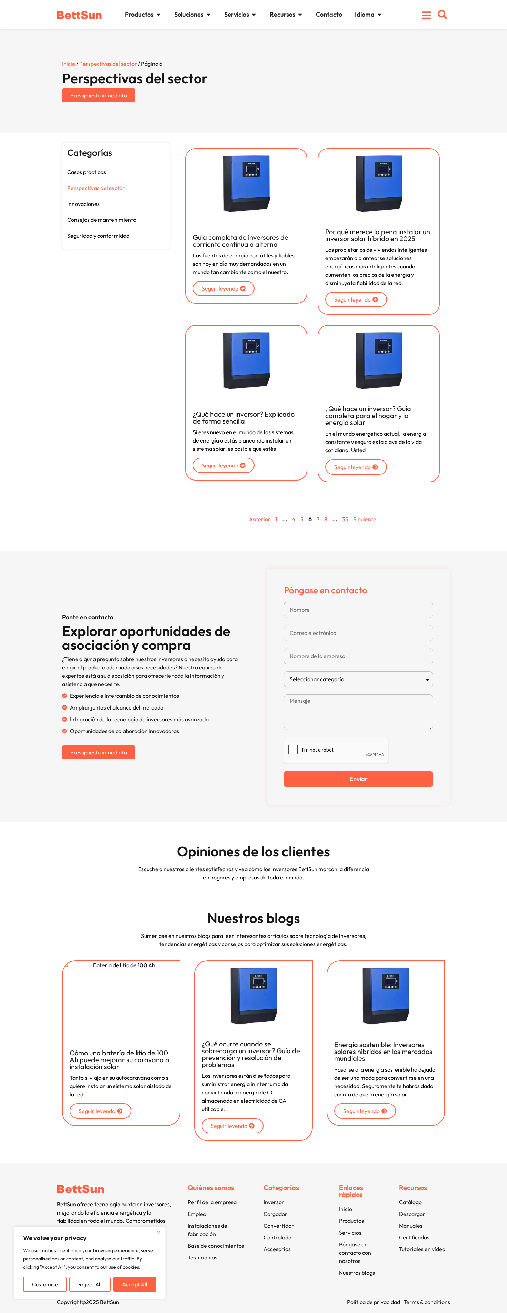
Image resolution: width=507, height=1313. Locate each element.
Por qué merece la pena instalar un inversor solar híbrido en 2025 (377, 235)
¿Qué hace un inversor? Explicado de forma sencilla (244, 417)
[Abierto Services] (254, 14)
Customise (45, 1284)
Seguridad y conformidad (98, 235)
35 (345, 519)
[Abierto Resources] (300, 14)
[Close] (158, 1232)
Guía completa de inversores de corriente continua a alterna (240, 240)
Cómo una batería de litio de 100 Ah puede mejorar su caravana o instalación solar (119, 1059)
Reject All (90, 1284)
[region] (90, 1263)
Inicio (68, 63)
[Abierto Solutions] (208, 14)
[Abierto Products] (158, 14)
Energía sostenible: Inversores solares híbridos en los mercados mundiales (383, 1051)
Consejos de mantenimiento (101, 219)
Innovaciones (83, 203)
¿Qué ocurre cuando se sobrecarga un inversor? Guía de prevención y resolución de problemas (251, 1054)
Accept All (134, 1284)
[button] (442, 14)
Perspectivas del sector (108, 63)
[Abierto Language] (379, 14)
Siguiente (364, 519)
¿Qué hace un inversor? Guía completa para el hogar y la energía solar (368, 415)
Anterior (259, 519)
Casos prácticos (86, 172)
